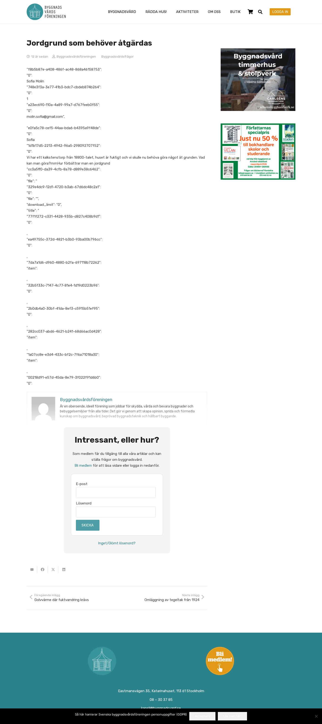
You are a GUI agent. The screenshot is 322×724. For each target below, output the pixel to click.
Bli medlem (83, 465)
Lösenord (83, 503)
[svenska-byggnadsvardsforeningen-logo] (46, 12)
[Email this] (32, 569)
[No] (316, 716)
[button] (139, 12)
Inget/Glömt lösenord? (117, 543)
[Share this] (42, 569)
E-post (81, 484)
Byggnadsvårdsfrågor (117, 56)
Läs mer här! (232, 716)
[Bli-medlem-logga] (220, 661)
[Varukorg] (250, 12)
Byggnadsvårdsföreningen (76, 56)
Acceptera (202, 716)
